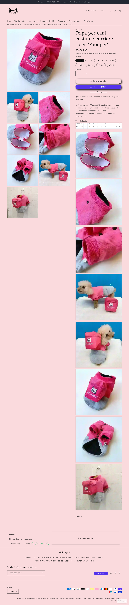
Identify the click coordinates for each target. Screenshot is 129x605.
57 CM (101, 65)
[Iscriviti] (42, 573)
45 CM (80, 65)
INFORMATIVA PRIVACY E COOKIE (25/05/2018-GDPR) (55, 561)
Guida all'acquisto (88, 557)
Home (9, 24)
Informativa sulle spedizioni (113, 598)
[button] (20, 21)
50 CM (90, 65)
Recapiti (78, 598)
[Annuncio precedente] (8, 2)
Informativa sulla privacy (50, 598)
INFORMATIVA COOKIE (85, 561)
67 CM (111, 65)
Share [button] (79, 516)
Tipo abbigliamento (29, 24)
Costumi (39, 24)
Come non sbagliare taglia (44, 557)
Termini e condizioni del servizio (93, 598)
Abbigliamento (17, 24)
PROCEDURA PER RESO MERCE (67, 557)
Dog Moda (25, 598)
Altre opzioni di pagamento (98, 92)
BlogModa (28, 557)
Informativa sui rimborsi (67, 598)
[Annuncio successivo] (121, 2)
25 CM (90, 60)
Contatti (100, 557)
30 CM (100, 60)
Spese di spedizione (93, 53)
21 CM (80, 60)
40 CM (111, 60)
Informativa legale (116, 600)
